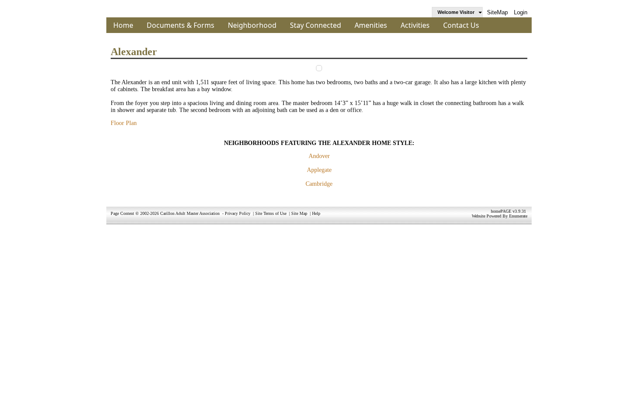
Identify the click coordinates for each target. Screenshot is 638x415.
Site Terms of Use (270, 213)
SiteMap (497, 12)
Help (316, 213)
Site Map (299, 213)
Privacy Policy (237, 213)
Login (520, 12)
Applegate (319, 170)
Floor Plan (124, 123)
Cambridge (319, 184)
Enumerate (518, 216)
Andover (319, 156)
